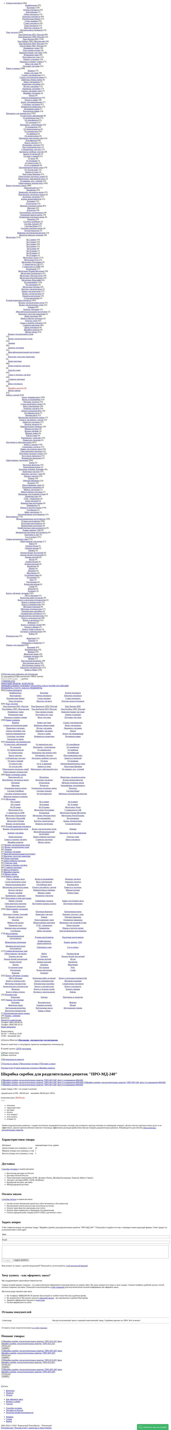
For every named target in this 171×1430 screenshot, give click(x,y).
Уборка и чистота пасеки (30, 508)
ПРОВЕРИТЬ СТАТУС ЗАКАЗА (15, 688)
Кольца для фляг (32, 431)
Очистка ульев (31, 321)
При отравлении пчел (31, 147)
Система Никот (31, 226)
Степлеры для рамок (31, 104)
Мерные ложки (31, 433)
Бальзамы (31, 647)
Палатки (31, 483)
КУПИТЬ (5, 1348)
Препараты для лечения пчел (18, 113)
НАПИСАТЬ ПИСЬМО (59, 686)
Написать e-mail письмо (11, 1020)
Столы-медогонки (31, 298)
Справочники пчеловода (31, 613)
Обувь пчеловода (31, 14)
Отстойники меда (31, 413)
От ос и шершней (31, 165)
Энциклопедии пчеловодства (31, 616)
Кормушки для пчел (31, 472)
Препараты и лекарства (32, 643)
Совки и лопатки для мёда (31, 323)
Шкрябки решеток (32, 330)
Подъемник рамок (31, 109)
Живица (31, 652)
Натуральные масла (31, 663)
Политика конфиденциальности (19, 1412)
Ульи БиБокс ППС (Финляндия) (31, 41)
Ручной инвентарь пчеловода (18, 300)
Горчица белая (32, 546)
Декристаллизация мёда (31, 411)
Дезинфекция (31, 140)
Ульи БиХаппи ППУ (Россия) (31, 44)
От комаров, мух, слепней (31, 181)
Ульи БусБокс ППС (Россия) (32, 46)
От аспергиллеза (32, 136)
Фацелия (31, 589)
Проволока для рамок (31, 84)
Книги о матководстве (31, 604)
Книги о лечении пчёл (31, 602)
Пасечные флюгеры (31, 465)
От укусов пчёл (31, 170)
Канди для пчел (31, 143)
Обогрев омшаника (31, 481)
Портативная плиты (31, 467)
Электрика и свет (31, 535)
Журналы (32, 622)
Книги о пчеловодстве (31, 618)
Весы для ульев (31, 64)
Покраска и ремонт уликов (31, 62)
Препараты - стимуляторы (31, 125)
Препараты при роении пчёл (31, 138)
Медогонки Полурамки (32, 262)
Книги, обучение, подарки (17, 593)
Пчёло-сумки (31, 435)
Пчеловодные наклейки (32, 611)
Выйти (9, 1421)
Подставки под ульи (31, 57)
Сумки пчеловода (31, 23)
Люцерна (32, 571)
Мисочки (31, 208)
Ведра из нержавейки (31, 399)
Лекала (32, 95)
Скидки (9, 1404)
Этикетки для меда (31, 408)
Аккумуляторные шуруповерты (31, 514)
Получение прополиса (31, 456)
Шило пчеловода (31, 327)
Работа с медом (12, 395)
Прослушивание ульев (31, 485)
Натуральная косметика (31, 661)
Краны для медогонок (31, 291)
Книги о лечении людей (31, 625)
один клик (40, 1300)
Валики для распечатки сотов (31, 303)
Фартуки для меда (31, 28)
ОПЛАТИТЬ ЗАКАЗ (39, 686)
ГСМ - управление (32, 499)
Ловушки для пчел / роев (31, 474)
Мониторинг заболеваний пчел (31, 179)
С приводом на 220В (31, 267)
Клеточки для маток (31, 197)
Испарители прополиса (32, 458)
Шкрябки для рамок (31, 93)
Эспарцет (32, 591)
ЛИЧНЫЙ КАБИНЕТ (10, 686)
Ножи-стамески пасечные (32, 318)
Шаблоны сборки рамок (31, 80)
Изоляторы (31, 190)
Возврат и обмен (13, 1401)
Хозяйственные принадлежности (32, 528)
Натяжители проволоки (31, 107)
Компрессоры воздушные (32, 503)
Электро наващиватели (31, 98)
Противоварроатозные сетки (31, 167)
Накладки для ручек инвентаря (31, 314)
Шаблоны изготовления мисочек (31, 233)
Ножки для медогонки (31, 294)
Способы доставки (10, 1169)
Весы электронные (31, 406)
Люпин (32, 568)
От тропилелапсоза (32, 129)
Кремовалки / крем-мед (31, 438)
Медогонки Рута (31, 260)
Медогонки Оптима (31, 287)
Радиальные (31, 269)
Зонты (31, 463)
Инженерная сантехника (31, 526)
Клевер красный (32, 564)
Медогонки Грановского (31, 273)
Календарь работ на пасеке (31, 598)
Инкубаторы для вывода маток (32, 194)
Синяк (31, 586)
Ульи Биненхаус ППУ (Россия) (31, 37)
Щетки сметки (31, 332)
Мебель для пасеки (32, 490)
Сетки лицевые (31, 21)
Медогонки (11, 237)
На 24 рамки (31, 255)
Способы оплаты (9, 1199)
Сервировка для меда (31, 447)
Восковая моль (31, 649)
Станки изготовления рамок (32, 77)
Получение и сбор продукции (19, 442)
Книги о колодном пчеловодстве (32, 600)
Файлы (32, 634)
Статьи (9, 1419)
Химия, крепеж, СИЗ (32, 530)
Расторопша (32, 582)
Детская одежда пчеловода (31, 30)
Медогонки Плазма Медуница (31, 271)
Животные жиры (31, 654)
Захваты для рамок (31, 309)
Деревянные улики (31, 48)
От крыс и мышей (31, 156)
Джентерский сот (31, 188)
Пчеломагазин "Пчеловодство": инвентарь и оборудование (26, 1428)
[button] (152, 1427)
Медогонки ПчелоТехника (31, 278)
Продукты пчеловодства (30, 668)
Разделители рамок (31, 111)
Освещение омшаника (31, 487)
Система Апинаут (31, 224)
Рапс (32, 580)
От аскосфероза (31, 120)
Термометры (31, 505)
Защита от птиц (31, 172)
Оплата (9, 1395)
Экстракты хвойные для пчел (31, 152)
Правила (9, 1393)
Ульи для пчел (12, 32)
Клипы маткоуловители (31, 199)
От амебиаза (31, 134)
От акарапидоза (31, 131)
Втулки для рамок (31, 86)
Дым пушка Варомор (31, 174)
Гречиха (31, 550)
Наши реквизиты (8, 1027)
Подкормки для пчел (31, 145)
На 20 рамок (31, 253)
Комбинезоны (31, 5)
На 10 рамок (31, 251)
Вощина (31, 71)
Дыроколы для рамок (31, 89)
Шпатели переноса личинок (31, 235)
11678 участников (23, 1049)
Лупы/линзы (31, 203)
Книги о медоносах (31, 620)
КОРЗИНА (25, 686)
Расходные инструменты (31, 523)
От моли (31, 158)
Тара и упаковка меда (31, 397)
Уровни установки (31, 59)
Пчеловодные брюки (31, 19)
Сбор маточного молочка (31, 451)
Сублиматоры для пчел (31, 149)
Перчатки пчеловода (31, 17)
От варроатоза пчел (31, 118)
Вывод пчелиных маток (16, 185)
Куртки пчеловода (31, 10)
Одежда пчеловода (14, 3)
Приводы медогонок (31, 296)
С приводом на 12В (31, 264)
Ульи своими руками (32, 50)
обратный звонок (46, 1298)
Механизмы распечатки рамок (31, 417)
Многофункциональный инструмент (31, 312)
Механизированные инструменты (30, 519)
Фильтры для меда (31, 402)
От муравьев (31, 161)
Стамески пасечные (31, 325)
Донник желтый (32, 557)
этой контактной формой (77, 1266)
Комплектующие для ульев (30, 53)
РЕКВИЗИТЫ (36, 688)
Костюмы (31, 8)
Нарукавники (32, 12)
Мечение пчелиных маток (31, 206)
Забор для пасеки (31, 512)
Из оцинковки (32, 285)
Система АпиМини (31, 222)
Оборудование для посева (31, 541)
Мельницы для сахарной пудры (31, 494)
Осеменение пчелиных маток (31, 217)
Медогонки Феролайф (31, 280)
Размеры (9, 1417)
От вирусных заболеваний (31, 116)
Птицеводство (12, 636)
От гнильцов (31, 122)
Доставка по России (14, 1410)
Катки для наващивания (31, 102)
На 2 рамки (31, 240)
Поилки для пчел (31, 476)
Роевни (31, 478)
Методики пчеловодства (31, 609)
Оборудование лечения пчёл (31, 183)
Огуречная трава (32, 575)
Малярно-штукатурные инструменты (32, 532)
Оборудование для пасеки (17, 460)
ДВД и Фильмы (31, 595)
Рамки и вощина (13, 68)
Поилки (31, 640)
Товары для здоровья (15, 645)
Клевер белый (32, 562)
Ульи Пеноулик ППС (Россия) (31, 35)
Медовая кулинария (31, 607)
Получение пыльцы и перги (31, 454)
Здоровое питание (31, 656)
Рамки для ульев (31, 73)
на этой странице (39, 1328)
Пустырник (32, 577)
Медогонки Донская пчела (31, 276)
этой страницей (57, 1287)
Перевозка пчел (31, 496)
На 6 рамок (31, 246)
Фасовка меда (31, 415)
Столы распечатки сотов (31, 404)
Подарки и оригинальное (31, 631)
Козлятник (31, 566)
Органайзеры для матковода (32, 212)
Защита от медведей (31, 154)
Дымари (31, 307)
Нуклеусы (31, 210)
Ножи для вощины (32, 82)
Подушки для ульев (31, 66)
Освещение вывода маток (31, 215)
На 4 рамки (31, 244)
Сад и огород (30, 537)
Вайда (31, 544)
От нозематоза (31, 127)
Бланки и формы (32, 627)
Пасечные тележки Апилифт (31, 469)
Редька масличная (31, 584)
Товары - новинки (12, 1016)
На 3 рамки (31, 242)
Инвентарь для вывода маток (31, 192)
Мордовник (32, 573)
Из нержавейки (30, 282)
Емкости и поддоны (31, 422)
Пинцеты (31, 219)
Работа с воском (31, 445)
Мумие (31, 658)
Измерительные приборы (31, 426)
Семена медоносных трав (17, 539)
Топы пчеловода (31, 26)
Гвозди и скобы (31, 100)
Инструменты (12, 517)
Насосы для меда (32, 424)
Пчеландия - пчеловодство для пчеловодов (38, 1040)
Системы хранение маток (32, 228)
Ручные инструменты (30, 521)
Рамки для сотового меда (31, 449)
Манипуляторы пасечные (32, 492)
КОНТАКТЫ (27, 683)
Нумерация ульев (31, 55)
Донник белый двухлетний (31, 553)
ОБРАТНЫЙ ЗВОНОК (11, 683)
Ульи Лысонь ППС (31, 39)
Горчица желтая (31, 548)
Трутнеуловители (31, 231)
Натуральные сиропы (31, 665)
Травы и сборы (30, 670)
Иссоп (31, 559)
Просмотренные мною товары (17, 1013)
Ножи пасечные (31, 316)
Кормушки (31, 638)
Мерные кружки (32, 429)
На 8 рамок (31, 249)
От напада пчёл (31, 163)
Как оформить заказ (14, 1399)
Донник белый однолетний (31, 555)
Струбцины (32, 510)
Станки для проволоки (31, 75)
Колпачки (31, 201)
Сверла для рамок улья (31, 91)
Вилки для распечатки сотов (31, 305)
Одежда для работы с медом (31, 420)
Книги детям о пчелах (31, 629)
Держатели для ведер (32, 440)
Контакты (10, 1390)
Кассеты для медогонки (32, 289)
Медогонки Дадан (31, 258)
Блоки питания (31, 501)
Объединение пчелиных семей (32, 176)
